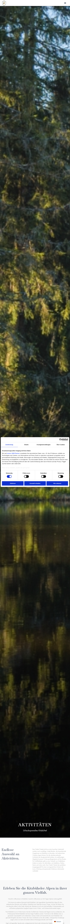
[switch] (26, 476)
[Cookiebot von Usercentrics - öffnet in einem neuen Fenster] (60, 439)
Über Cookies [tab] (61, 444)
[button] (65, 3)
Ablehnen (13, 483)
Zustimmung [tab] (9, 444)
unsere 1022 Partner (13, 453)
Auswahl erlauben (35, 483)
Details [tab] (26, 444)
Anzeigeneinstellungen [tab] (43, 444)
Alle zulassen (57, 483)
